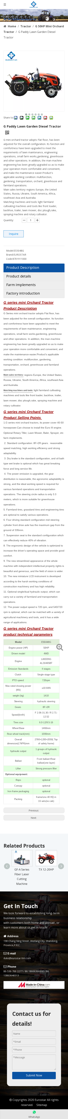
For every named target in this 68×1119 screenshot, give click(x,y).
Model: (10, 250)
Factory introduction (23, 293)
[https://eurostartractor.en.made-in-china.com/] (34, 985)
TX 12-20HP (46, 869)
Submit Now (34, 1075)
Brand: (9, 254)
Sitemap (41, 1105)
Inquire (13, 234)
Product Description (22, 267)
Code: (9, 258)
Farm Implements (21, 284)
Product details (18, 276)
